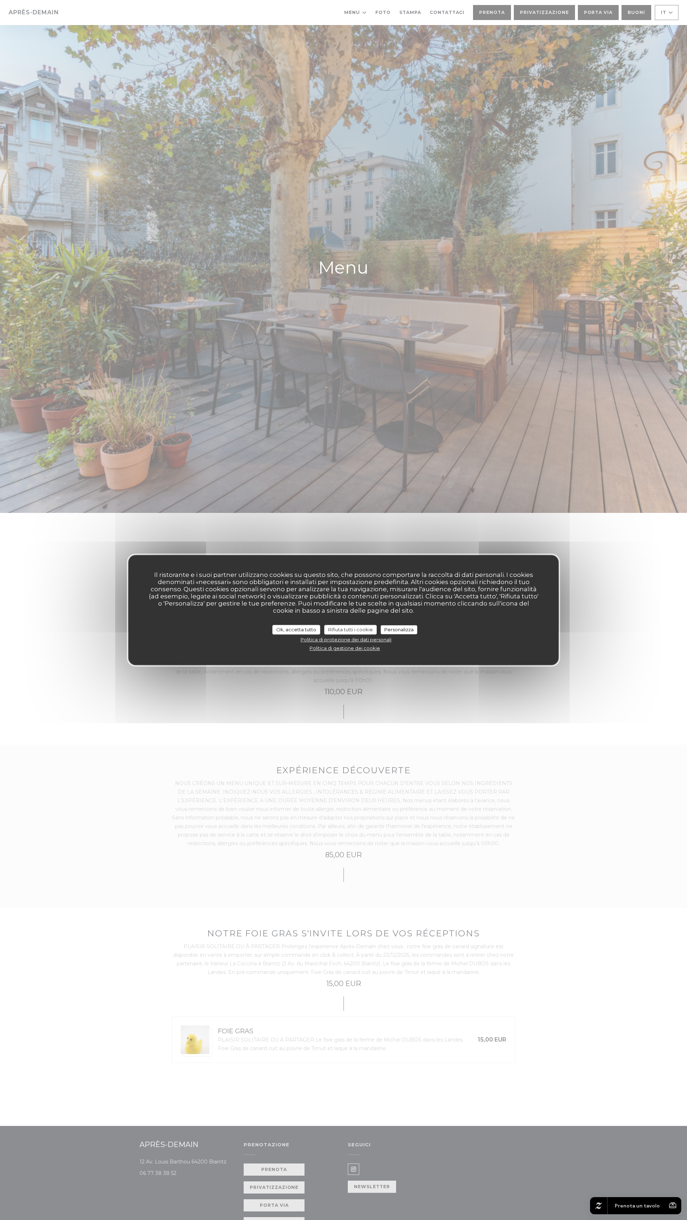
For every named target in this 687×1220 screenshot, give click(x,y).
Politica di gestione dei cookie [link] (345, 648)
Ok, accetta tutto (296, 629)
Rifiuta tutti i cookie (350, 629)
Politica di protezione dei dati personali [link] (346, 639)
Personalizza (399, 629)
